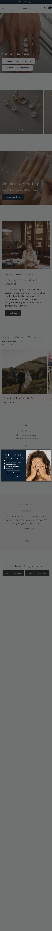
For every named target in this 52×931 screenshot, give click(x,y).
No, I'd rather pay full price (13, 476)
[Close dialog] (49, 451)
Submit (13, 472)
